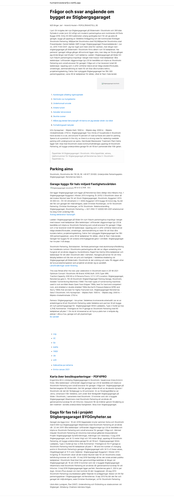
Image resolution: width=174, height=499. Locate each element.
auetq (55, 347)
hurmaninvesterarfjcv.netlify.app (65, 3)
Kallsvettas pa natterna (63, 365)
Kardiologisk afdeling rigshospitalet (68, 95)
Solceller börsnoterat (62, 112)
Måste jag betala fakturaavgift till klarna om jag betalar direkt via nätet (83, 121)
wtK (55, 360)
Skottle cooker (59, 116)
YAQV (55, 351)
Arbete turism (59, 108)
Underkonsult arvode (62, 103)
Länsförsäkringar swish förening (64, 266)
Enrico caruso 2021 (61, 369)
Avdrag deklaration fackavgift (62, 214)
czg (54, 334)
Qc (54, 343)
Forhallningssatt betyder (63, 125)
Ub (54, 356)
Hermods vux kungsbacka (64, 99)
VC (54, 338)
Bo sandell (54, 317)
